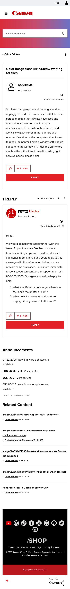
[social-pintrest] (54, 523)
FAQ (57, 3)
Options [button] (65, 54)
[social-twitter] (39, 523)
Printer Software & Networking (19, 440)
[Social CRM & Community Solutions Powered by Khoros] (56, 582)
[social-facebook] (31, 523)
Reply (35, 177)
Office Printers (12, 54)
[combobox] (35, 33)
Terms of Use (14, 548)
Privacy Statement (28, 548)
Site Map (47, 548)
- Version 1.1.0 (20, 371)
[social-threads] (46, 523)
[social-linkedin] (61, 523)
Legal (39, 548)
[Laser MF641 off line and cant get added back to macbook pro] (64, 198)
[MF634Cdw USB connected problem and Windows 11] (59, 198)
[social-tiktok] (24, 523)
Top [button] (7, 580)
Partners (55, 548)
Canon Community (22, 13)
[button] (10, 168)
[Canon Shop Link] (35, 540)
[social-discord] (35, 529)
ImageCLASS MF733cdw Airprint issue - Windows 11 (31, 415)
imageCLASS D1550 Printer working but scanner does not (34, 472)
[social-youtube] (8, 523)
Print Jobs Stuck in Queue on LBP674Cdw (25, 488)
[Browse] (7, 13)
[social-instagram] (16, 523)
